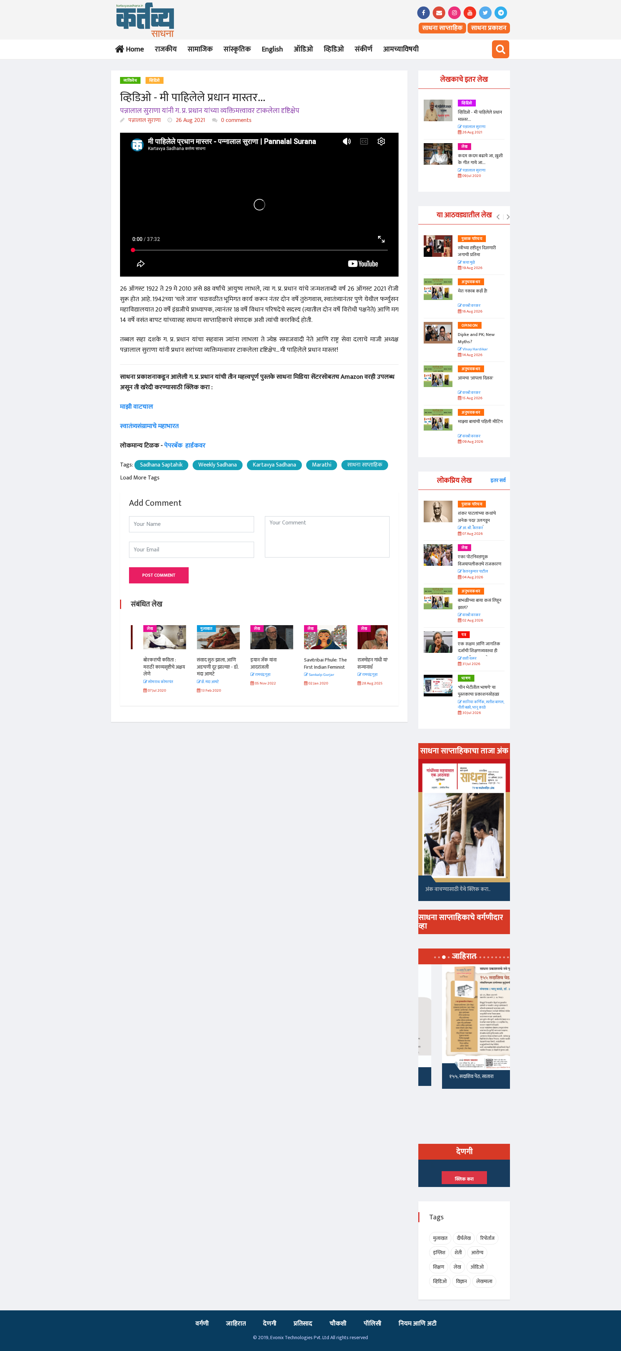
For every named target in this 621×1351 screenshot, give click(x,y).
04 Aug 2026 (472, 577)
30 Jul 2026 (471, 713)
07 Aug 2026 (472, 534)
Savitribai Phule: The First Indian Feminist (312, 663)
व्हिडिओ (334, 49)
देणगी (269, 1323)
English (272, 49)
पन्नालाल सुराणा (144, 120)
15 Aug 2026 (471, 398)
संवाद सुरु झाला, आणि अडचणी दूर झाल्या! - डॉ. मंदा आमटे (205, 667)
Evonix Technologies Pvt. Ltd (299, 1337)
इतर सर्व (498, 480)
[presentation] (498, 217)
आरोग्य (477, 1252)
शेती (458, 1252)
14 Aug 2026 (471, 355)
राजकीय (166, 49)
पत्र (463, 635)
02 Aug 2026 (472, 620)
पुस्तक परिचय (471, 239)
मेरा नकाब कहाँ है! (472, 291)
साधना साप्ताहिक (442, 28)
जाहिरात (236, 1323)
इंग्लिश (439, 1252)
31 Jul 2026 (470, 664)
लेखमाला (484, 1281)
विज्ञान (461, 1281)
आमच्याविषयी (401, 49)
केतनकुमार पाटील (475, 571)
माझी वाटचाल (137, 406)
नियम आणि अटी (418, 1323)
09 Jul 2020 (471, 176)
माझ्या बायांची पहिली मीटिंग (480, 422)
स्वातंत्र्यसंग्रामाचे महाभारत (149, 426)
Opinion (469, 325)
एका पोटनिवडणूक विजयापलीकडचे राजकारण (479, 560)
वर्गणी (202, 1323)
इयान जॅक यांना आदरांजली (251, 663)
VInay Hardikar (475, 349)
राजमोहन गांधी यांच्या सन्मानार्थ (362, 663)
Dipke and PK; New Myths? (476, 338)
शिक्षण (438, 1267)
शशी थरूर (469, 658)
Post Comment (158, 575)
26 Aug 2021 (189, 120)
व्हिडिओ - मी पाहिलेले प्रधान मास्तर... (480, 115)
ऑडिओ (303, 49)
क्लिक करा (464, 1179)
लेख (137, 629)
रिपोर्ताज (487, 1238)
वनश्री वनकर (471, 306)
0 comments (236, 120)
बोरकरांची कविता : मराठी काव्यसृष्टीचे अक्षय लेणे (151, 667)
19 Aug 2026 (471, 268)
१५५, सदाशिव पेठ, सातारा (448, 1076)
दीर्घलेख (464, 1238)
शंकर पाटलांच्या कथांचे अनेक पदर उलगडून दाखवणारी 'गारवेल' (477, 520)
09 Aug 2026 (472, 442)
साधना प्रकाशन (488, 28)
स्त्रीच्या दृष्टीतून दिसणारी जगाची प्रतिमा (477, 251)
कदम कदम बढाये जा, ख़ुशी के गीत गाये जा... (480, 159)
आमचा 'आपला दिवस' (475, 378)
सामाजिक (200, 49)
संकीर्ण (363, 49)
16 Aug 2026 (471, 311)
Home (133, 49)
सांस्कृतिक (237, 49)
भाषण (466, 678)
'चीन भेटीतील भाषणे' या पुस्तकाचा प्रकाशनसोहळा (478, 691)
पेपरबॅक (173, 445)
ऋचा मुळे (468, 262)
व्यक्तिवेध (130, 80)
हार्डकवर (195, 445)
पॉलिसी (372, 1323)
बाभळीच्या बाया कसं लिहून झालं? (480, 603)
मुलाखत (194, 629)
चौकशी (338, 1323)
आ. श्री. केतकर (472, 528)
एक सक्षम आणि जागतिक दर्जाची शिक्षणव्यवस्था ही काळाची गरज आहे (479, 651)
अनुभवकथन (470, 282)
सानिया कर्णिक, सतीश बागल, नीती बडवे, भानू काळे (481, 705)
